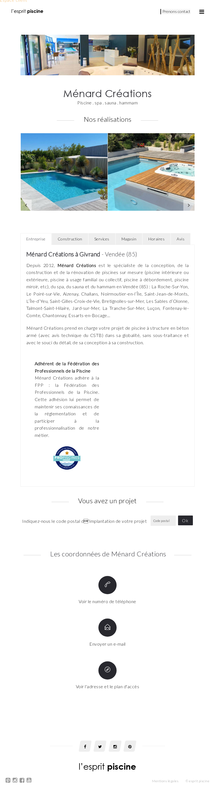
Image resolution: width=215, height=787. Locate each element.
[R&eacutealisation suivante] (189, 205)
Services (101, 238)
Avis (180, 238)
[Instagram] (15, 781)
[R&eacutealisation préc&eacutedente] (26, 205)
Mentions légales (165, 781)
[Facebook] (22, 781)
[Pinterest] (8, 781)
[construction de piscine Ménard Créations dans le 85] (151, 172)
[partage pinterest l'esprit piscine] (129, 746)
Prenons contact (176, 11)
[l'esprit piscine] (27, 11)
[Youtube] (29, 781)
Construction (70, 238)
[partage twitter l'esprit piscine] (100, 746)
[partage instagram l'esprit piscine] (115, 746)
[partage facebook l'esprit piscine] (85, 746)
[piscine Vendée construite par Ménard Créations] (64, 172)
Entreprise (36, 238)
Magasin (129, 238)
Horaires (156, 238)
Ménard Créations (76, 265)
